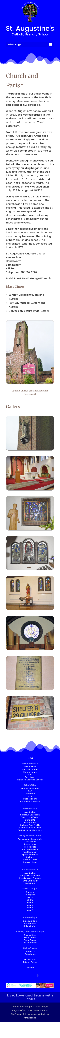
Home (30, 758)
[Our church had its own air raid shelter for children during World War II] (30, 729)
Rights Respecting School (30, 779)
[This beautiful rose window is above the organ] (30, 649)
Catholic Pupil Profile (30, 825)
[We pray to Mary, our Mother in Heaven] (30, 569)
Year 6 (30, 910)
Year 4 (30, 905)
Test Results (30, 847)
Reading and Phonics (30, 878)
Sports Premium (30, 854)
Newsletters (30, 935)
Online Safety (30, 926)
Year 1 (30, 897)
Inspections (30, 844)
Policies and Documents (30, 839)
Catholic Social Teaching (30, 830)
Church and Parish (30, 817)
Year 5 (30, 907)
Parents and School (30, 801)
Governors (30, 793)
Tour (30, 774)
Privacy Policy (30, 962)
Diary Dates (30, 937)
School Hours (30, 772)
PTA (30, 796)
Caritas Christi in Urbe (30, 827)
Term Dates (30, 940)
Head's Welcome (30, 788)
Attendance (30, 923)
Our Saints (30, 820)
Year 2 (30, 900)
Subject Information (30, 875)
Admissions (30, 841)
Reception (30, 894)
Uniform (30, 857)
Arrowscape (30, 1017)
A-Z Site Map (30, 959)
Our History (30, 777)
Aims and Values (30, 769)
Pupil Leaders (30, 798)
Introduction (30, 766)
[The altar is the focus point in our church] (30, 489)
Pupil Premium (30, 852)
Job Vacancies (30, 942)
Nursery (30, 892)
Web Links (30, 883)
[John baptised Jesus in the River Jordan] (30, 529)
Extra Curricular (30, 880)
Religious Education (30, 814)
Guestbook (30, 954)
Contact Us (30, 951)
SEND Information (30, 849)
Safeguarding (30, 921)
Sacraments (30, 822)
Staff (30, 791)
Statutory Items (30, 862)
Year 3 (30, 902)
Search (30, 967)
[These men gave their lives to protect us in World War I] (30, 689)
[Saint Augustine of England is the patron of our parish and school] (30, 449)
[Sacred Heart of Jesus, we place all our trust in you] (30, 609)
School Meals (30, 859)
